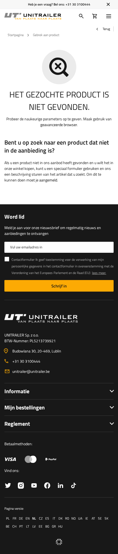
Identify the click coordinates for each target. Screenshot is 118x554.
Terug (106, 28)
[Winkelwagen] (95, 16)
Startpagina (16, 34)
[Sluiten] (108, 4)
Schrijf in (59, 286)
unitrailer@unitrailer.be (31, 371)
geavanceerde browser (58, 124)
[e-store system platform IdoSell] (59, 542)
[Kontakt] (59, 318)
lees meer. (99, 272)
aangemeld (48, 180)
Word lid (14, 216)
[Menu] (110, 16)
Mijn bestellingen (24, 407)
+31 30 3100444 (78, 4)
